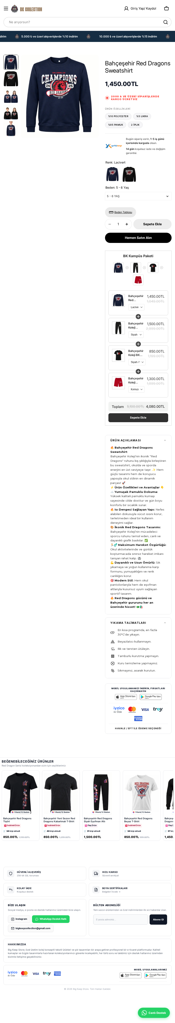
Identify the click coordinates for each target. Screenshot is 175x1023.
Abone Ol (158, 919)
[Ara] (165, 22)
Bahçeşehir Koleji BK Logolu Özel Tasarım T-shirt (136, 353)
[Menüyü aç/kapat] (6, 8)
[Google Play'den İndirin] (150, 696)
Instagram (21, 918)
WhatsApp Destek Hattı (53, 918)
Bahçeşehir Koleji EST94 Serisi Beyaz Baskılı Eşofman (135, 326)
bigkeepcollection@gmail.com (33, 928)
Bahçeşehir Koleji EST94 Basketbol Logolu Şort (135, 381)
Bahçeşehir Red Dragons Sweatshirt (135, 298)
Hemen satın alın (138, 238)
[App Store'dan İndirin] (126, 696)
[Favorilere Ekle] (30, 775)
